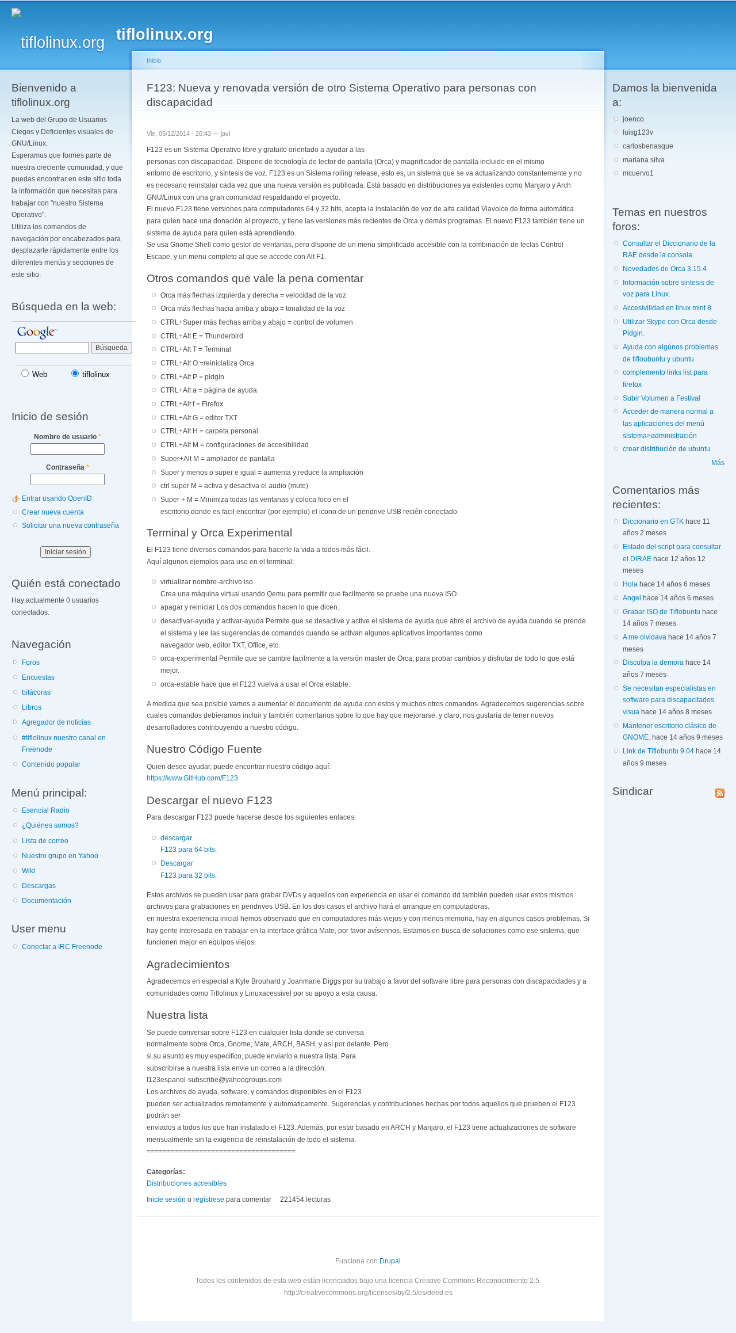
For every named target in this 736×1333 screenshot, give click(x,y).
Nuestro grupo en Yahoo (60, 856)
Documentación (46, 901)
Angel (632, 598)
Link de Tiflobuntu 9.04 (658, 751)
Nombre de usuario (67, 437)
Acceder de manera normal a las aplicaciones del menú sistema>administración (668, 423)
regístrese (208, 1199)
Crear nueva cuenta (53, 512)
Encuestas (38, 677)
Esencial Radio (46, 810)
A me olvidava (644, 637)
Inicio (154, 60)
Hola (630, 584)
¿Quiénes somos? (50, 825)
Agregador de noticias (56, 722)
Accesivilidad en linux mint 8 (667, 308)
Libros (31, 707)
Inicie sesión (166, 1199)
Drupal (390, 1261)
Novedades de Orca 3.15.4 (665, 269)
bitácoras (36, 692)
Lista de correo (45, 841)
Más (717, 463)
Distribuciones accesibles (187, 1183)
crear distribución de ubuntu (666, 449)
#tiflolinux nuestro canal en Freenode (64, 744)
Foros (31, 662)
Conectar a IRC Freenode (62, 947)
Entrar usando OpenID (57, 498)
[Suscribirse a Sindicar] (719, 791)
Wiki (28, 871)
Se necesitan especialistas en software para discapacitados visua (669, 700)
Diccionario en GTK (653, 521)
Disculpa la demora (653, 662)
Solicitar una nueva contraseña (70, 525)
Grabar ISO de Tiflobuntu (661, 612)
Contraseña (67, 467)
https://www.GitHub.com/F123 (192, 778)
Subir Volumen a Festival (661, 398)
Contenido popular (51, 764)
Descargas (39, 886)
